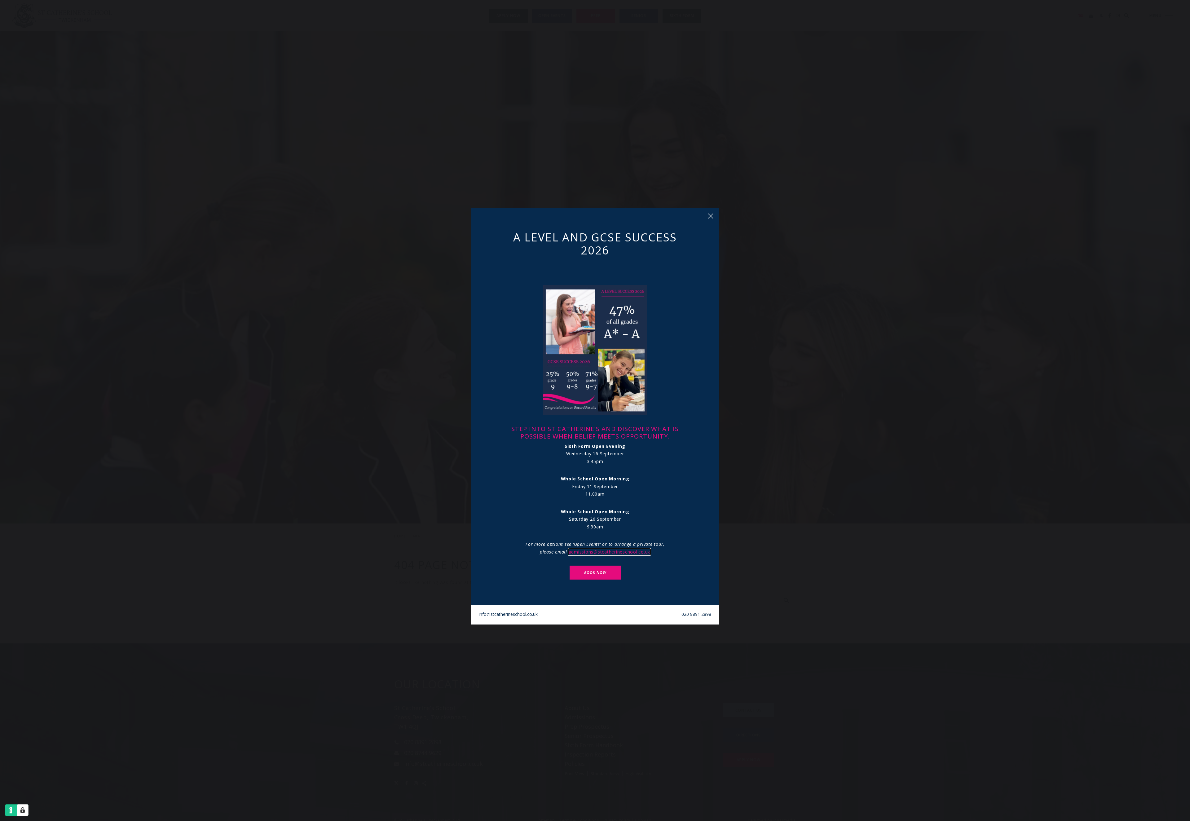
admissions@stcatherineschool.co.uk (609, 552)
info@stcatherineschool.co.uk (508, 614)
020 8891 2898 (696, 614)
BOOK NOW (595, 572)
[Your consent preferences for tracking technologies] (23, 810)
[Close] (710, 216)
